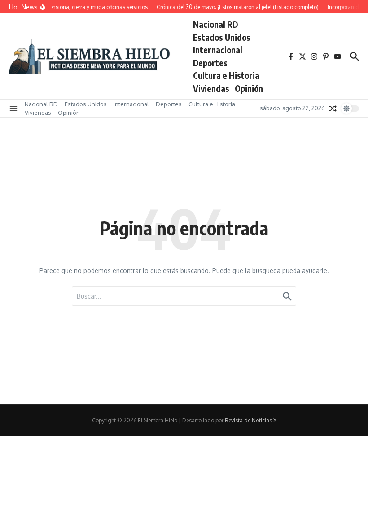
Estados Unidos (221, 37)
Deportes (210, 62)
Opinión (249, 88)
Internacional (217, 49)
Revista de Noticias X (250, 420)
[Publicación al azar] (333, 108)
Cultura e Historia (226, 75)
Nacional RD (215, 24)
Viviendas (211, 88)
